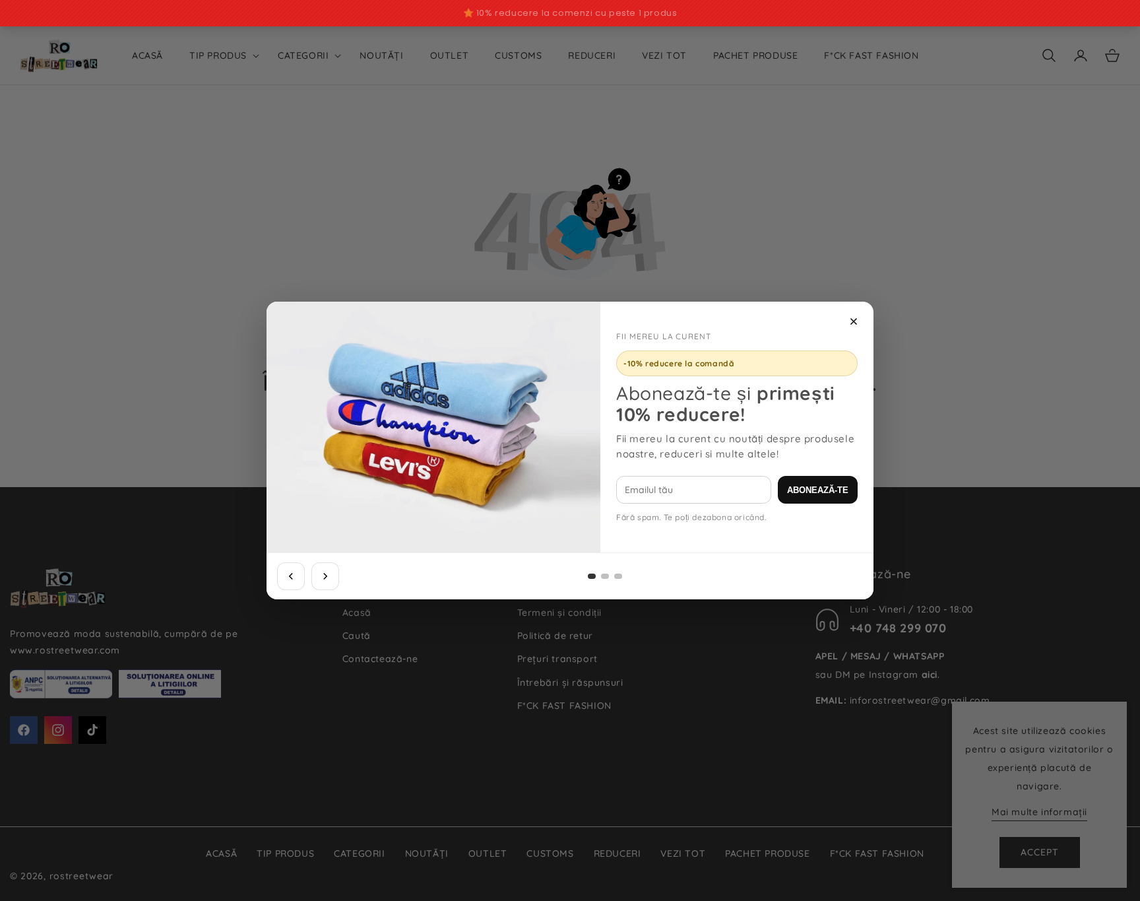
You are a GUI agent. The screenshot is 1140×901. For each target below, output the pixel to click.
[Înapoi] (291, 576)
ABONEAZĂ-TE (817, 490)
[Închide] (853, 321)
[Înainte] (325, 576)
